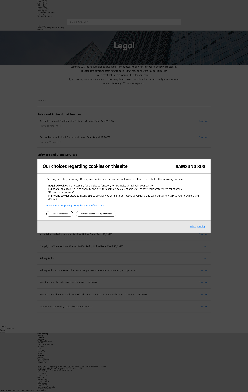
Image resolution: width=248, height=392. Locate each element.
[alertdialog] (124, 196)
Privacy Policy (197, 226)
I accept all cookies (60, 214)
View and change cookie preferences (96, 214)
